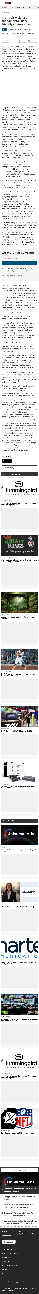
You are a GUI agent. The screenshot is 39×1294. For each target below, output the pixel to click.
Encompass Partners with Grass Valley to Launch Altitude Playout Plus (20, 1214)
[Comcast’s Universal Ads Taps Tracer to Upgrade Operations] (19, 1183)
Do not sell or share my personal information (16, 1282)
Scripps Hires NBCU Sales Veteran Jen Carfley (19, 1198)
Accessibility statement (9, 1265)
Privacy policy (6, 1257)
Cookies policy (6, 1261)
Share (6, 41)
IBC (30, 7)
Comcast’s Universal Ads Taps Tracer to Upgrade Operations (20, 1190)
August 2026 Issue (18, 7)
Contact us (5, 1274)
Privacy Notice (27, 270)
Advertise (5, 1278)
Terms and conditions (9, 1249)
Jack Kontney (14, 29)
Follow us (23, 41)
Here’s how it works (18, 35)
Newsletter (33, 41)
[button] (2, 3)
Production (5, 12)
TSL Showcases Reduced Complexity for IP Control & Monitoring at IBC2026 (20, 1222)
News (4, 29)
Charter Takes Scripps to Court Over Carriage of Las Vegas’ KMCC (18, 1206)
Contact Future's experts (10, 1253)
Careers (4, 1270)
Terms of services (25, 268)
